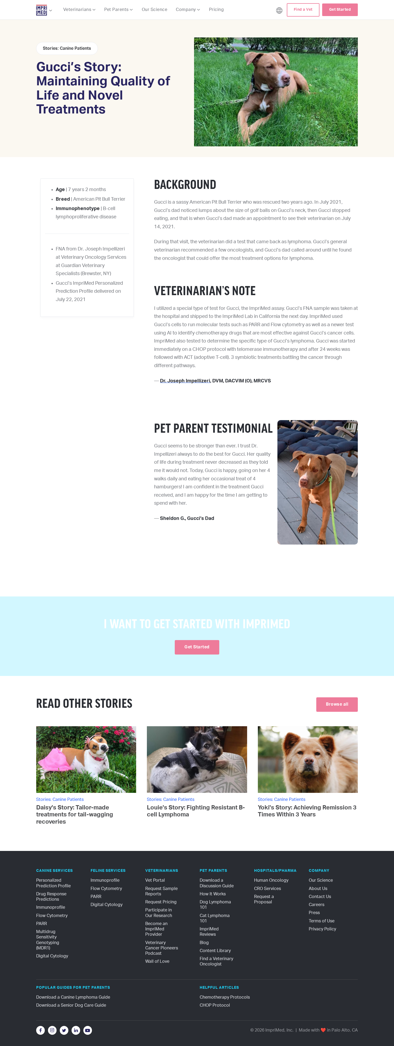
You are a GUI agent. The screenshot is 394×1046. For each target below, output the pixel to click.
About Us (318, 889)
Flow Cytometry (52, 916)
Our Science (155, 9)
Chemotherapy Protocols (225, 997)
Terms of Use (321, 921)
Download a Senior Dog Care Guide (71, 1005)
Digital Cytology (52, 956)
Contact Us (320, 897)
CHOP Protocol (215, 1005)
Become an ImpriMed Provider (157, 929)
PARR (41, 924)
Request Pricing (161, 902)
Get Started (340, 10)
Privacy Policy (322, 929)
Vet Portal (155, 880)
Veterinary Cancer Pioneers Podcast (162, 948)
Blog (204, 943)
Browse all (337, 704)
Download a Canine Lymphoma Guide (73, 997)
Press (314, 913)
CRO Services (267, 889)
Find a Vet (303, 10)
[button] (44, 11)
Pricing (216, 9)
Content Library (215, 951)
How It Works (213, 894)
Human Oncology (271, 880)
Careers (316, 905)
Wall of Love (157, 961)
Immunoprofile (50, 907)
